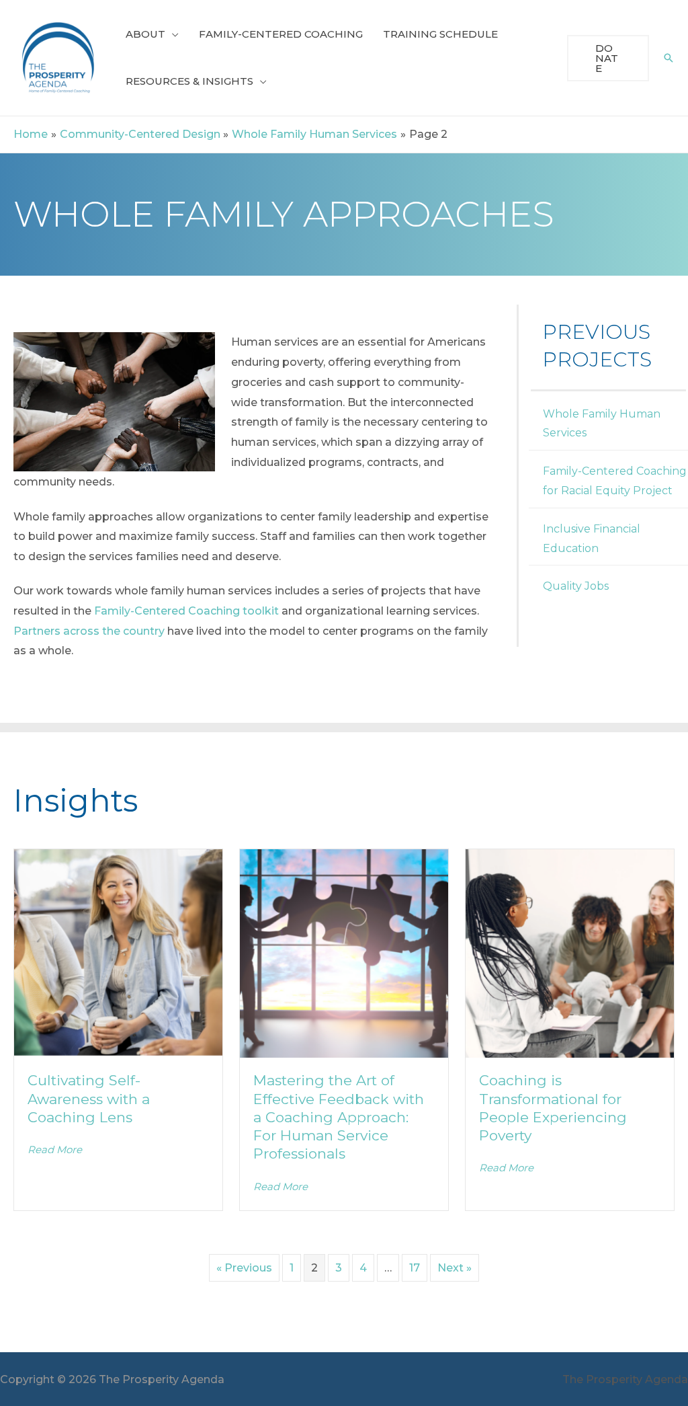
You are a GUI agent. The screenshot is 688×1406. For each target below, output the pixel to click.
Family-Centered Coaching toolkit (186, 610)
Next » (454, 1267)
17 (414, 1267)
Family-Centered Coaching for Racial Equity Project (615, 481)
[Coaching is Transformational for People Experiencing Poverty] (570, 952)
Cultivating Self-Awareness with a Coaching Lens (89, 1099)
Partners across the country (89, 631)
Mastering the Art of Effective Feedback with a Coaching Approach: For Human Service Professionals (338, 1117)
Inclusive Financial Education (591, 538)
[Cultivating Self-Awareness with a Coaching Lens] (118, 952)
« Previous (244, 1267)
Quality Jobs (576, 586)
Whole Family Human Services (601, 423)
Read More (55, 1149)
